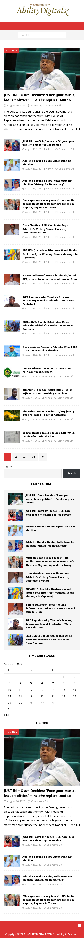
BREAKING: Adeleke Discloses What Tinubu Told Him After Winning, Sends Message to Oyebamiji (50, 254)
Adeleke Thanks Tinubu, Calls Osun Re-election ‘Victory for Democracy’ (47, 182)
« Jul (6, 715)
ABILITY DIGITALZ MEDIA (40, 934)
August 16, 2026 (16, 105)
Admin (34, 105)
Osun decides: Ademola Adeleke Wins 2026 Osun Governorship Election (49, 348)
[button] (78, 26)
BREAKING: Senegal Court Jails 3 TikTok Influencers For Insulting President (47, 391)
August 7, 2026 (32, 376)
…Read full (73, 129)
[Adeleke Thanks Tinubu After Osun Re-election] (12, 165)
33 (33, 456)
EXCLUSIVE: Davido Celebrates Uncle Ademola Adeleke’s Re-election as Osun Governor (47, 325)
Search (8, 467)
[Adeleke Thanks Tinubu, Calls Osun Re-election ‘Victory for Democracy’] (12, 185)
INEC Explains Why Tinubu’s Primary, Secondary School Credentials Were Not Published (48, 300)
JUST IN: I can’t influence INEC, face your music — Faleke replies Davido (48, 142)
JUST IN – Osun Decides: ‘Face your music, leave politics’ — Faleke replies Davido (40, 97)
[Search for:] (42, 35)
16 (74, 690)
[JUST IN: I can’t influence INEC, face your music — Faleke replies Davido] (12, 145)
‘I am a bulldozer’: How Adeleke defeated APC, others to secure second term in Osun (49, 277)
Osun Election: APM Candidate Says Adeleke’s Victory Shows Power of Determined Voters (45, 229)
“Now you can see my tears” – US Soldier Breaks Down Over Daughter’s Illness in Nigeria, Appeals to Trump (49, 204)
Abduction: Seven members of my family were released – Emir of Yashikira (48, 413)
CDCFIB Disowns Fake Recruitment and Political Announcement (46, 370)
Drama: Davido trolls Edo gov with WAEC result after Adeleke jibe (48, 434)
